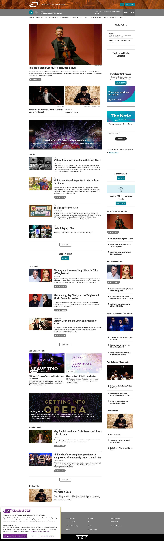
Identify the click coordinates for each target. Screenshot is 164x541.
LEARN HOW (120, 203)
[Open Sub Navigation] (47, 17)
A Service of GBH (70, 518)
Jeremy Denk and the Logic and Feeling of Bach (75, 322)
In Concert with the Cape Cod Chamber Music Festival (119, 402)
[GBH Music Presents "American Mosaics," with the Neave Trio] (46, 363)
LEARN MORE (121, 83)
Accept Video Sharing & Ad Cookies (15, 536)
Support (113, 17)
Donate (130, 4)
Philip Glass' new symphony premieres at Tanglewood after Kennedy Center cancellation (78, 456)
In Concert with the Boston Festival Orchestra (121, 387)
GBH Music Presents (37, 351)
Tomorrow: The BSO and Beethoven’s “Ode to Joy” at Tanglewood (46, 111)
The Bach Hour (69, 109)
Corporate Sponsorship (72, 525)
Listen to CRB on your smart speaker (121, 197)
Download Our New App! (120, 74)
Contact (90, 525)
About (121, 17)
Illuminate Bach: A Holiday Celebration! (81, 376)
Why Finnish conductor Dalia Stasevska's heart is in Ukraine (78, 433)
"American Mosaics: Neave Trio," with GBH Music (121, 338)
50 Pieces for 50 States (66, 207)
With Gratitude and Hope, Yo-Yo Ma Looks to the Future (76, 182)
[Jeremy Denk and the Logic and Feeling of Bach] (40, 324)
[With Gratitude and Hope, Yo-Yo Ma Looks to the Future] (40, 183)
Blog (104, 17)
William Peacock (58, 210)
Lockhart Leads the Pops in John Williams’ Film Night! (120, 305)
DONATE (65, 258)
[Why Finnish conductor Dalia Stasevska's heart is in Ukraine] (40, 436)
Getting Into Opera (39, 411)
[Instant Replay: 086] (40, 231)
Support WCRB (65, 253)
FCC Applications (115, 518)
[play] (31, 12)
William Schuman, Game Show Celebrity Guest (77, 160)
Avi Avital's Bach (71, 112)
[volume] (36, 12)
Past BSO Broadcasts (115, 261)
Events (86, 17)
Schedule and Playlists (37, 17)
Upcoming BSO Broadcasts (117, 211)
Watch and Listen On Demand (70, 17)
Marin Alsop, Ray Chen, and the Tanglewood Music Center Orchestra (76, 297)
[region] (31, 523)
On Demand (33, 266)
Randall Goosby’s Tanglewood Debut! (121, 239)
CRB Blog (32, 154)
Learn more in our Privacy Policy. (40, 531)
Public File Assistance (116, 525)
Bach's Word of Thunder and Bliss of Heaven (121, 449)
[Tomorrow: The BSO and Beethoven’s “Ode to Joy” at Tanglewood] (46, 95)
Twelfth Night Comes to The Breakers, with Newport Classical (120, 394)
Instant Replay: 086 (64, 228)
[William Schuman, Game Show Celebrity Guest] (40, 163)
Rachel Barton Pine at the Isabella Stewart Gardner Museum (120, 354)
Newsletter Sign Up (71, 522)
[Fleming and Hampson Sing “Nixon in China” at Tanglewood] (40, 275)
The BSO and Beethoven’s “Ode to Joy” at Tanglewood (120, 245)
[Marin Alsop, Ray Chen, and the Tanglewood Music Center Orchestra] (40, 300)
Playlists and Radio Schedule (120, 54)
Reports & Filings (92, 529)
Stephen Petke (57, 163)
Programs (53, 17)
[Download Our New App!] (121, 94)
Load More (65, 245)
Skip (33, 536)
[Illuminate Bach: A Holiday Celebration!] (84, 363)
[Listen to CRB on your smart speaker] (121, 189)
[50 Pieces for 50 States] (40, 211)
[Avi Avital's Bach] (82, 95)
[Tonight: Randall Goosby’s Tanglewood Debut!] (65, 44)
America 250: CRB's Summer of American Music (65, 140)
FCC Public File (114, 522)
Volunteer (90, 518)
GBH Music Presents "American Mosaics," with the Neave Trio (46, 377)
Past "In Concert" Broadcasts (118, 362)
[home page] (34, 4)
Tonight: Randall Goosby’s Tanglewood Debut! (52, 67)
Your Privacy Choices (47, 536)
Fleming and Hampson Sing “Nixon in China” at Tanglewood (76, 272)
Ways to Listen (96, 17)
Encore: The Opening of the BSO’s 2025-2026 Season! (120, 253)
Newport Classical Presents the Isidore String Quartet (120, 346)
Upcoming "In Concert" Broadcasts (120, 313)
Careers (90, 522)
